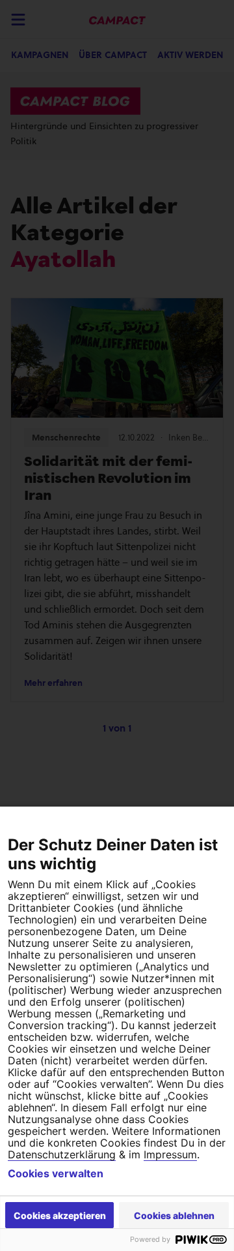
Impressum (170, 1154)
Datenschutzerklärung (62, 1154)
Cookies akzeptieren (60, 1215)
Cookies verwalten (55, 1173)
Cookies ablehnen (174, 1215)
